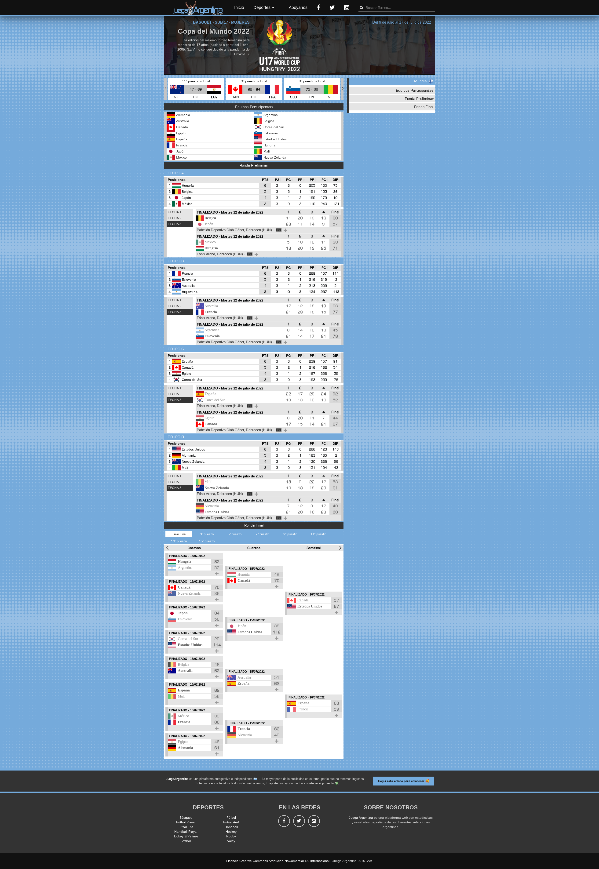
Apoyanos (298, 7)
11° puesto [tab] (318, 534)
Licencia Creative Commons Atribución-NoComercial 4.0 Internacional (277, 861)
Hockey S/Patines (185, 836)
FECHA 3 (174, 224)
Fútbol (231, 817)
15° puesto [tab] (207, 541)
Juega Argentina (361, 817)
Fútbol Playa (185, 822)
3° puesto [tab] (207, 534)
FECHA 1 (174, 212)
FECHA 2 (174, 218)
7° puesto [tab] (262, 534)
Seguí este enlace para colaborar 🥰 (403, 781)
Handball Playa (185, 831)
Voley (231, 841)
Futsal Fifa (185, 827)
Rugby (231, 836)
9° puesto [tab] (290, 534)
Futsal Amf (231, 822)
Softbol (185, 841)
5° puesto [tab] (234, 534)
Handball (231, 827)
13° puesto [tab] (179, 541)
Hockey (231, 831)
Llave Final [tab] (179, 534)
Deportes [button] (262, 7)
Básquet (185, 817)
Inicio (239, 7)
